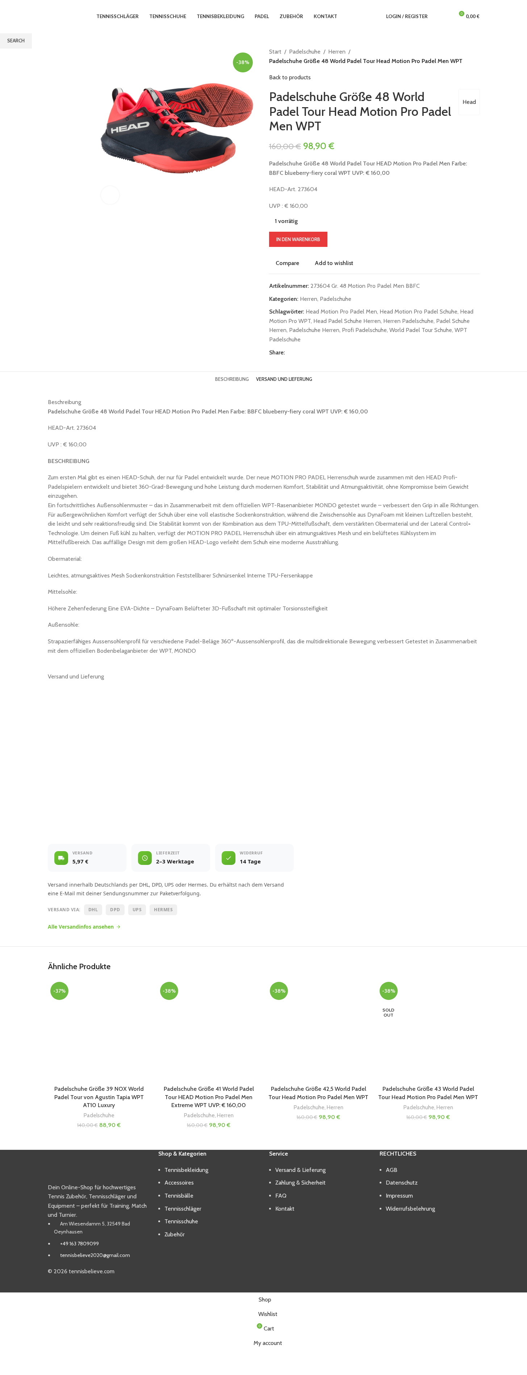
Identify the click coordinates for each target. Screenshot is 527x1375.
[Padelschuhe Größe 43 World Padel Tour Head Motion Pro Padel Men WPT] (428, 1030)
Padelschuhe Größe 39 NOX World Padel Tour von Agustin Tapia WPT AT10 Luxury (99, 1097)
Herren (225, 1115)
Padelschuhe (99, 1115)
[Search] (435, 16)
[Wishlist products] (445, 16)
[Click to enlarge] (110, 195)
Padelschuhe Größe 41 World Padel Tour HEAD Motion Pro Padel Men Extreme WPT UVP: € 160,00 (209, 1097)
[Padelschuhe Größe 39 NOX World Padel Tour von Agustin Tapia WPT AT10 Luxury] (99, 1030)
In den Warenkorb (298, 239)
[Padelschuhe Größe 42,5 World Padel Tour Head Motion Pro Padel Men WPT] (318, 1030)
